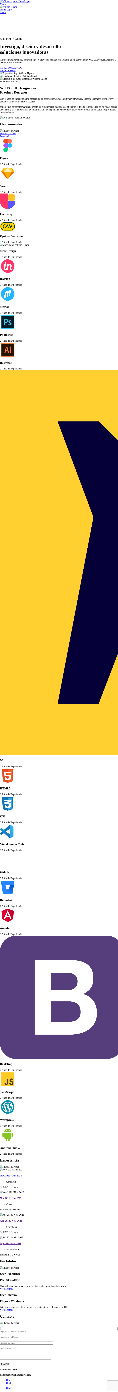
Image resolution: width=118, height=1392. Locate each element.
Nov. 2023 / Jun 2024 (11, 1175)
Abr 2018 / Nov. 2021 (11, 1220)
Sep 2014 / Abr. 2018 (10, 1243)
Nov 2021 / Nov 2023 (11, 1198)
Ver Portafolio (7, 1289)
